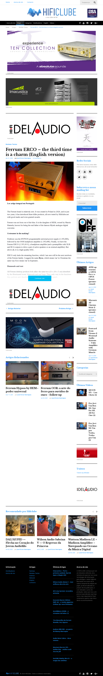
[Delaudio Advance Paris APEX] (39, 129)
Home (8, 2)
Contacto (30, 2)
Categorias (28, 23)
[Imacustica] (51, 91)
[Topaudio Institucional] (87, 453)
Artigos (19, 23)
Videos (52, 23)
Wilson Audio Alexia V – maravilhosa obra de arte (63, 583)
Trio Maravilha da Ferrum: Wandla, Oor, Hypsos (62, 621)
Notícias (32, 571)
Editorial (32, 578)
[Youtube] (84, 171)
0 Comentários (37, 158)
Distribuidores (37, 23)
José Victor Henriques (24, 158)
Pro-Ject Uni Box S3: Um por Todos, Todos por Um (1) (92, 431)
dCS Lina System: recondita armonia (63, 592)
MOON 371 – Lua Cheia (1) (93, 392)
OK (94, 2)
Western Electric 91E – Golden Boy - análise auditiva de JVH (62, 649)
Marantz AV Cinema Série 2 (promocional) (93, 306)
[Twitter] (79, 177)
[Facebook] (79, 171)
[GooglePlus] (84, 177)
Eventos (32, 576)
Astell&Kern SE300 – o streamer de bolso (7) (61, 612)
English (46, 23)
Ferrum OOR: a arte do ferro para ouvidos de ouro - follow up (55, 391)
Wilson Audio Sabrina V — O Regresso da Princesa (51, 543)
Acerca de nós (18, 2)
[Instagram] (90, 171)
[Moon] (40, 332)
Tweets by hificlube (83, 473)
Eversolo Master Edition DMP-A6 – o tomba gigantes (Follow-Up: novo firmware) (63, 602)
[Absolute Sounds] (51, 51)
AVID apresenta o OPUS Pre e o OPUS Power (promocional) (93, 275)
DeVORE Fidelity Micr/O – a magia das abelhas (62, 659)
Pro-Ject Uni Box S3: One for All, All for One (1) (92, 409)
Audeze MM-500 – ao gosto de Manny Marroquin (63, 630)
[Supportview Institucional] (87, 235)
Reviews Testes (23, 27)
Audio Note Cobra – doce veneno (62, 639)
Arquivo (31, 580)
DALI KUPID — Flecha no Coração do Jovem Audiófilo (20, 543)
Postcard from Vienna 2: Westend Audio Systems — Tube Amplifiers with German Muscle (93, 340)
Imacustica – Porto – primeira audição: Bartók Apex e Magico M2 (62, 573)
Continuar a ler (40, 278)
